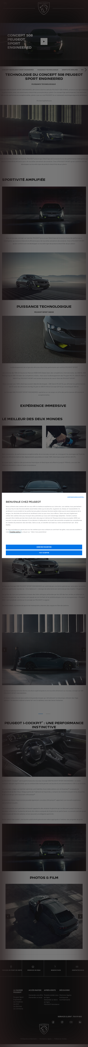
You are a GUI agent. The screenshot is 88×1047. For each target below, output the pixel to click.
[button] (75, 497)
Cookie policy (15, 532)
